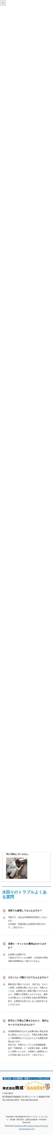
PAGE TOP (49, 1098)
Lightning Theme (33, 1126)
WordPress (18, 1126)
